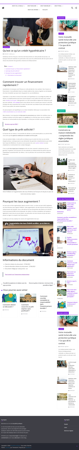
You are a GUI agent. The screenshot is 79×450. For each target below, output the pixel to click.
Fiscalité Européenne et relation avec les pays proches (15, 284)
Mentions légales (68, 430)
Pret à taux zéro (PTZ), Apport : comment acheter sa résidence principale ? (72, 293)
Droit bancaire (31, 6)
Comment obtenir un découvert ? (9, 306)
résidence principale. (11, 100)
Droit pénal (58, 6)
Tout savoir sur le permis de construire (72, 189)
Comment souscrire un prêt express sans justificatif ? (27, 308)
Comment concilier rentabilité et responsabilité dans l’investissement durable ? (46, 302)
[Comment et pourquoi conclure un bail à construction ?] (62, 179)
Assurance (61, 33)
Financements (6, 47)
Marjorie (13, 54)
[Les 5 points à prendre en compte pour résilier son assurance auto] (62, 101)
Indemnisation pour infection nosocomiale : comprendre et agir (72, 87)
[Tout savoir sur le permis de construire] (62, 190)
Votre (16, 102)
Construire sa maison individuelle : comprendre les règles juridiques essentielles (67, 135)
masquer (10, 66)
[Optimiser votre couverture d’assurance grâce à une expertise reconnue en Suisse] (62, 73)
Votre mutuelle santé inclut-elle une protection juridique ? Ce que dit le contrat (67, 42)
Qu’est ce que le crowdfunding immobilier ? (71, 253)
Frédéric (68, 144)
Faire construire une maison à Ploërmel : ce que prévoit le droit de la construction (72, 399)
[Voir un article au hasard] (76, 8)
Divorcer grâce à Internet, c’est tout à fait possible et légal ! (41, 284)
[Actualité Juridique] (3, 8)
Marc (68, 51)
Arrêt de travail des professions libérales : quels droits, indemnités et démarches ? (72, 367)
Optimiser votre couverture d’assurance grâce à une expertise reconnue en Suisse (72, 71)
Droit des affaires (33, 9)
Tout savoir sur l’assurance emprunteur (71, 273)
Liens (65, 427)
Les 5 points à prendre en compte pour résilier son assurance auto (72, 100)
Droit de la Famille (17, 6)
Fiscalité (45, 9)
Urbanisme (70, 126)
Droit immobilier (45, 6)
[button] (24, 6)
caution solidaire (39, 143)
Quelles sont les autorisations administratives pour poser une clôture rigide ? (72, 164)
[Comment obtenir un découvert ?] (9, 295)
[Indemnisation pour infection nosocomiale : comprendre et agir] (62, 88)
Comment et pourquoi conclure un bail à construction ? (72, 178)
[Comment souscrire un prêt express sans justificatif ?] (28, 295)
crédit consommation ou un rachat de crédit (14, 112)
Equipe (66, 424)
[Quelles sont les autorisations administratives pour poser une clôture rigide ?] (62, 165)
